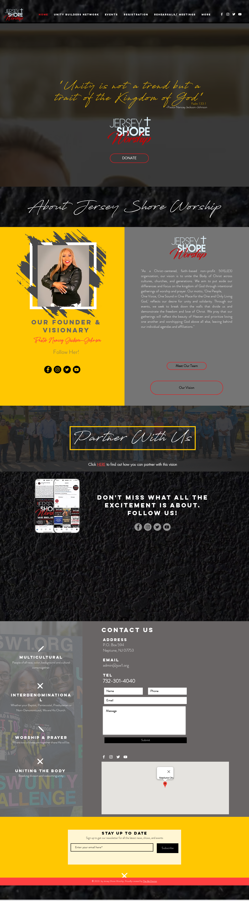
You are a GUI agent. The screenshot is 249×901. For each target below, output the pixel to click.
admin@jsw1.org (116, 665)
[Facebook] (48, 369)
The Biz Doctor (150, 881)
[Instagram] (57, 369)
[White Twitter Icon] (234, 14)
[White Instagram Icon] (228, 14)
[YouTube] (76, 369)
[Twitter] (67, 369)
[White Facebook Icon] (222, 14)
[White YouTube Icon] (240, 14)
